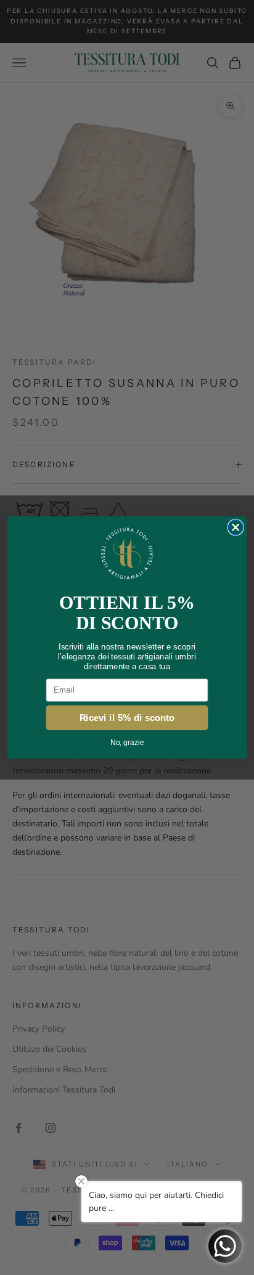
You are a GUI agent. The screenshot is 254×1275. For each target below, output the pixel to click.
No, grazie (127, 742)
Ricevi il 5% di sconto (127, 718)
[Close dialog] (235, 527)
